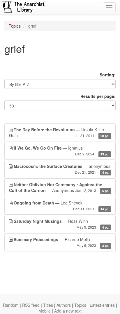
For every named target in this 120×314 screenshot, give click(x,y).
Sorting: (108, 75)
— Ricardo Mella (61, 242)
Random (11, 305)
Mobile (44, 311)
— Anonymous (59, 187)
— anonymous (62, 169)
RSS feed (31, 305)
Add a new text (68, 311)
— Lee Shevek (61, 205)
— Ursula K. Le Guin (59, 132)
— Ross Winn (61, 223)
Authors (64, 305)
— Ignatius (61, 150)
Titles (48, 305)
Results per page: (98, 96)
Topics (15, 26)
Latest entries (102, 305)
